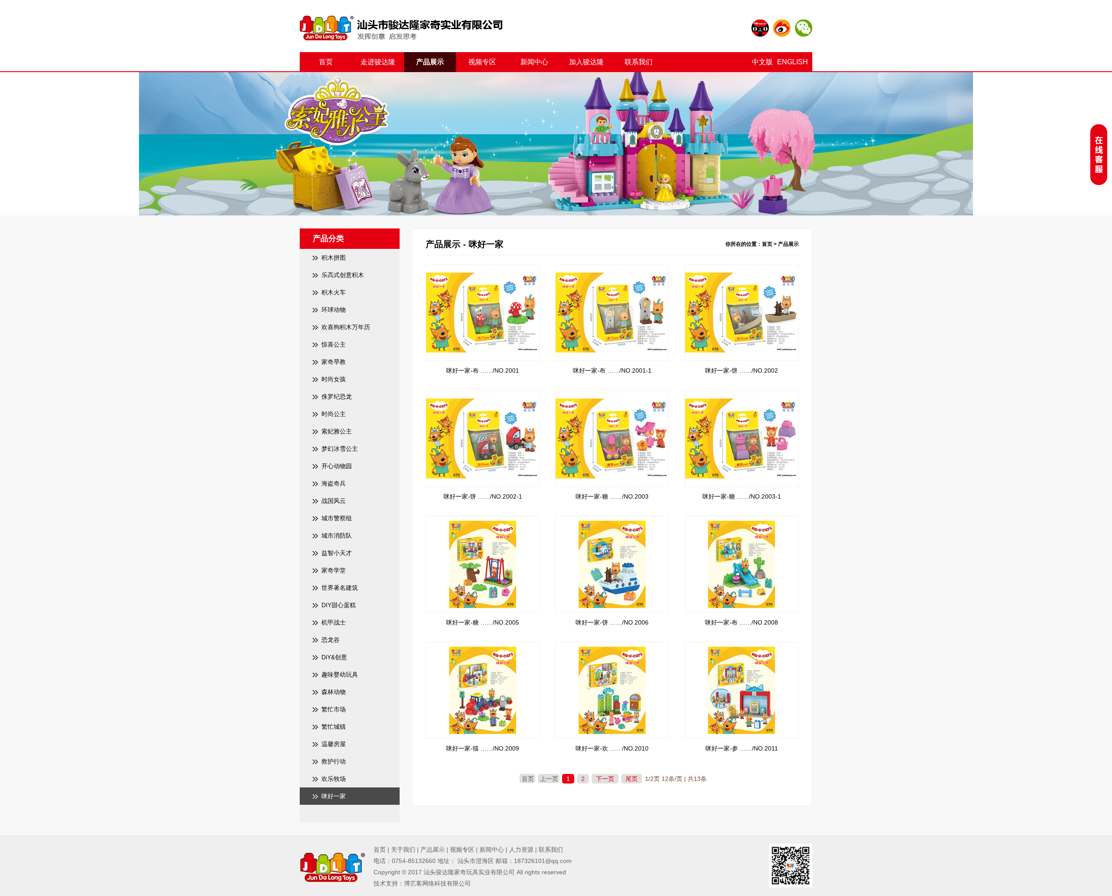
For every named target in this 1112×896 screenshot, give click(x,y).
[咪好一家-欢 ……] (612, 651)
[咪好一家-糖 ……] (612, 399)
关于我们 (403, 849)
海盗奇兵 (333, 483)
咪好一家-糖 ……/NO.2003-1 (741, 496)
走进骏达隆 (378, 62)
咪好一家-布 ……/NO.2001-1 (612, 370)
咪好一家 (333, 796)
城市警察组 (336, 518)
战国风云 (333, 500)
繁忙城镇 (333, 726)
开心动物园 (336, 466)
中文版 (762, 62)
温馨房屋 (333, 744)
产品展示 (430, 62)
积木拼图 (333, 257)
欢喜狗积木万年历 (345, 327)
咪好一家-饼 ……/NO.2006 (612, 622)
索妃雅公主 (336, 431)
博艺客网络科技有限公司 (437, 883)
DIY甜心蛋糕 (338, 605)
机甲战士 (333, 622)
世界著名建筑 (339, 587)
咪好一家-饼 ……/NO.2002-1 (482, 496)
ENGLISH (792, 62)
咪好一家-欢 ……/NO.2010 (612, 748)
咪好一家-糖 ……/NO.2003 (612, 496)
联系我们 (638, 62)
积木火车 (333, 292)
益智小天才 (336, 552)
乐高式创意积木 (342, 274)
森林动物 (333, 691)
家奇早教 (333, 361)
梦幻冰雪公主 (339, 448)
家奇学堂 (333, 570)
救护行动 (333, 761)
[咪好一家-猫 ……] (482, 651)
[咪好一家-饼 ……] (741, 273)
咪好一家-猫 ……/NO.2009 (482, 748)
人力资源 (521, 849)
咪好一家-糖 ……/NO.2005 (482, 622)
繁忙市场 (333, 709)
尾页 (632, 778)
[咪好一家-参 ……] (741, 651)
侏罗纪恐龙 (336, 396)
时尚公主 (333, 413)
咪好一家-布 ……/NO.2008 (741, 622)
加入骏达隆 (586, 62)
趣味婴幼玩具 (339, 674)
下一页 (605, 778)
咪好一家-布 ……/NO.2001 (482, 370)
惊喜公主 (333, 344)
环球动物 (333, 309)
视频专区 (482, 62)
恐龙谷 (330, 639)
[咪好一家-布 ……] (482, 273)
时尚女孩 (333, 379)
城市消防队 (336, 535)
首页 (326, 62)
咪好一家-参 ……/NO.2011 (741, 748)
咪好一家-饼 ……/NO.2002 (741, 370)
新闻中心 (534, 62)
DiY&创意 (334, 657)
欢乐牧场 (333, 778)
